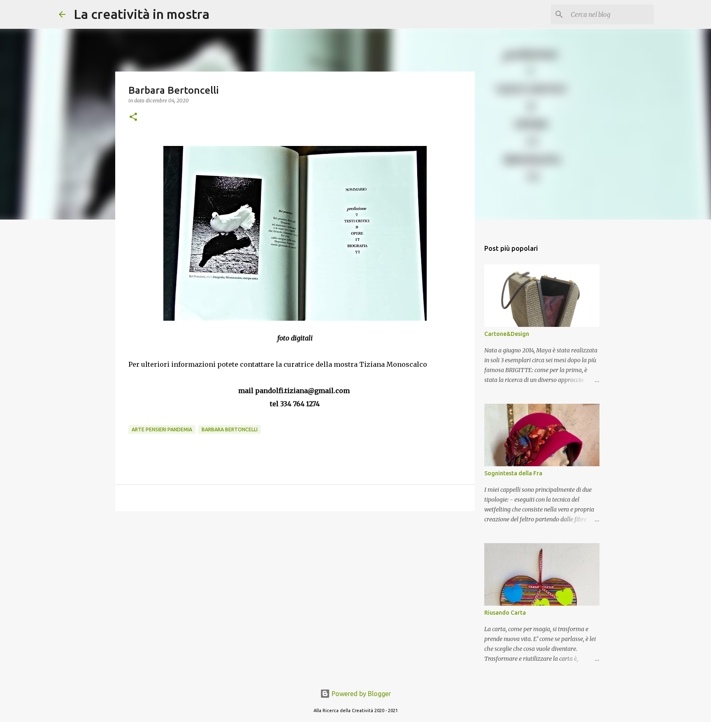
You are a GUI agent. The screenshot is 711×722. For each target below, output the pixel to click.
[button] (133, 117)
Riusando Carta (505, 612)
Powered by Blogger (360, 693)
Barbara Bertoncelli (230, 429)
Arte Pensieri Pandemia (162, 429)
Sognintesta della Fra (513, 473)
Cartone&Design (506, 334)
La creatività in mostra (141, 14)
